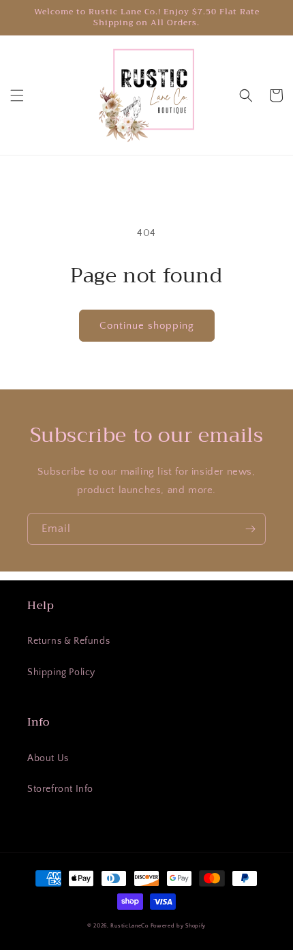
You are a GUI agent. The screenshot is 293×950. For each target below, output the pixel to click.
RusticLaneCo (129, 926)
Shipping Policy (61, 672)
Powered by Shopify (178, 926)
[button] (17, 95)
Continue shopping (146, 325)
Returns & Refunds (68, 641)
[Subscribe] (250, 529)
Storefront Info (60, 789)
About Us (48, 758)
